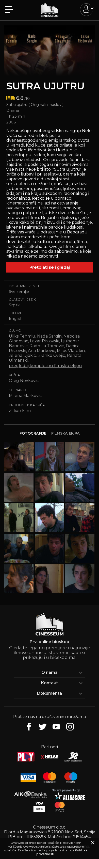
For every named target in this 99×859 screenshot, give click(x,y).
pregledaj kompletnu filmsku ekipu (45, 365)
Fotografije (33, 433)
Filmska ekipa (65, 433)
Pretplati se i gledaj (49, 267)
